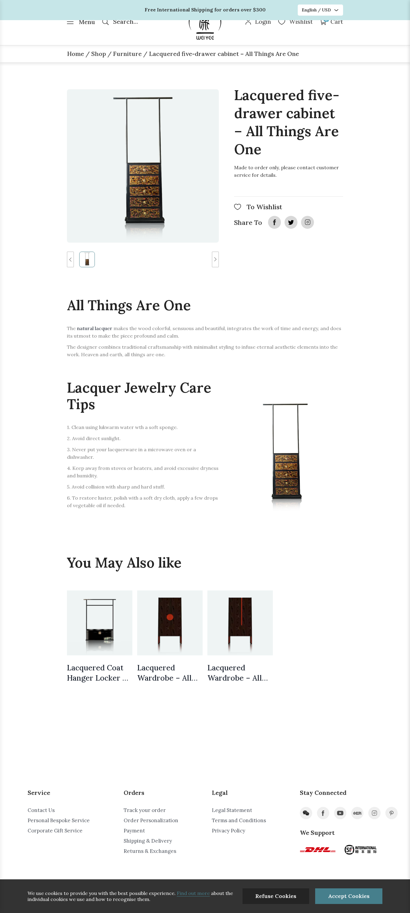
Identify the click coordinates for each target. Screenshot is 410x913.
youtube (340, 813)
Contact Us (41, 810)
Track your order (145, 810)
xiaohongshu (357, 813)
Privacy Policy (228, 830)
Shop (98, 53)
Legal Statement (232, 810)
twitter (291, 222)
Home (75, 53)
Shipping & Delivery (148, 841)
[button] (70, 259)
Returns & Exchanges (150, 851)
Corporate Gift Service (55, 830)
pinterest (391, 813)
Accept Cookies (348, 896)
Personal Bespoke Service (59, 820)
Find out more (193, 893)
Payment (134, 830)
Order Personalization (151, 820)
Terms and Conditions (239, 820)
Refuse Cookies (275, 896)
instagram (307, 222)
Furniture (127, 53)
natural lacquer (95, 328)
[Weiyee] (205, 22)
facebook (274, 222)
